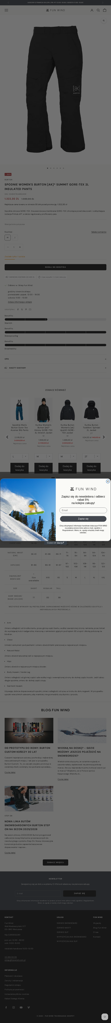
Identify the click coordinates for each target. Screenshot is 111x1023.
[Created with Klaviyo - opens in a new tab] (55, 543)
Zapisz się (83, 519)
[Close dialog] (108, 481)
